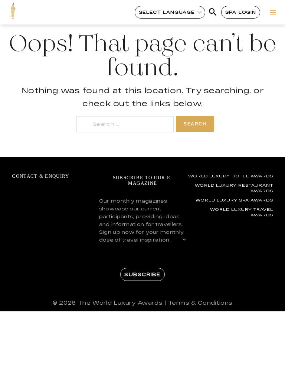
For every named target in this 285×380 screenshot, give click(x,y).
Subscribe (142, 274)
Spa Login (240, 12)
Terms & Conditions (200, 302)
